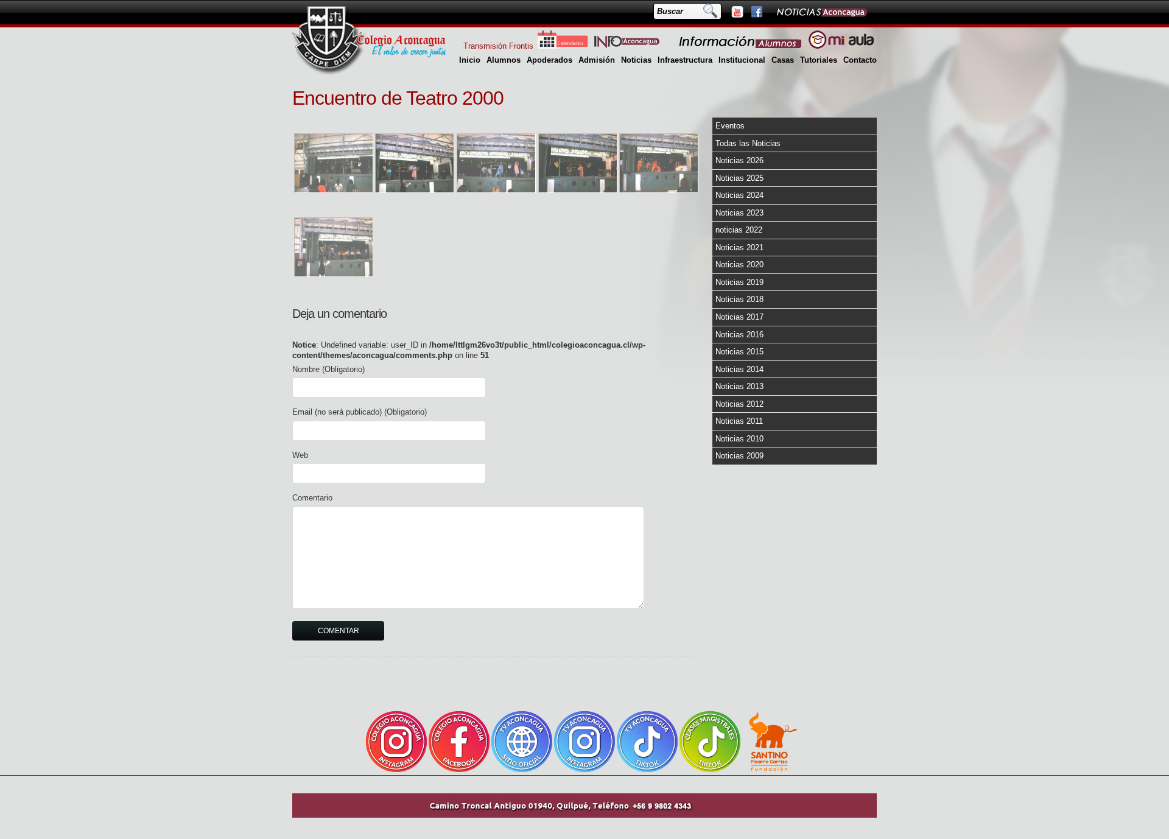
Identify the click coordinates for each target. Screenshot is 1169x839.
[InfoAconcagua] (633, 46)
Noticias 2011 (739, 421)
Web (300, 455)
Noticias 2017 (739, 316)
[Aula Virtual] (841, 46)
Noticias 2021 (739, 247)
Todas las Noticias (748, 143)
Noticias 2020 (739, 264)
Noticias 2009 (739, 455)
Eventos (730, 125)
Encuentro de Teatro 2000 (398, 98)
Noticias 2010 (739, 438)
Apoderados (549, 60)
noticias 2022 (738, 229)
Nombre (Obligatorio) (328, 369)
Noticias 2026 (739, 160)
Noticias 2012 (739, 404)
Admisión (596, 60)
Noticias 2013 (739, 386)
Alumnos (503, 60)
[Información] (741, 46)
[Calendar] (562, 46)
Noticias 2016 (739, 334)
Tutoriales (818, 60)
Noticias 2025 (739, 178)
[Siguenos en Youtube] (736, 11)
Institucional (741, 60)
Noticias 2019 (739, 282)
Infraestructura (685, 60)
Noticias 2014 (739, 369)
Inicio (469, 60)
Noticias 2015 (739, 351)
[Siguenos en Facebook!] (756, 11)
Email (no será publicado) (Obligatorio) (359, 411)
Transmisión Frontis (498, 46)
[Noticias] (821, 11)
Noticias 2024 (739, 195)
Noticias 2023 (739, 212)
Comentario (312, 497)
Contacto (860, 60)
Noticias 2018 (739, 299)
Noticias (636, 60)
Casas (782, 60)
